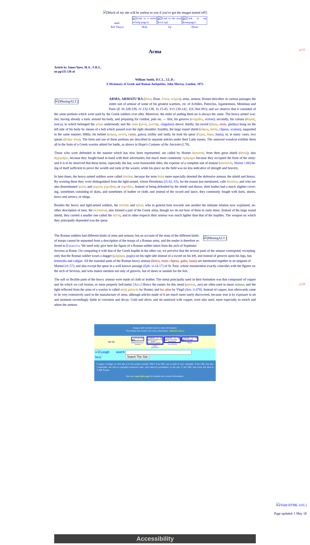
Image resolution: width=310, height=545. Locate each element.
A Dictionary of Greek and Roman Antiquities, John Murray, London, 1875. (155, 84)
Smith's (155, 346)
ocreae (209, 119)
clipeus (224, 129)
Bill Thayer (117, 27)
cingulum (167, 124)
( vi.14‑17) (153, 266)
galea (141, 134)
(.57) (69, 266)
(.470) (193, 289)
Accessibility (155, 538)
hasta (219, 134)
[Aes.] (138, 284)
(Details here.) (177, 331)
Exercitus (73, 245)
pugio (130, 256)
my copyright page (140, 376)
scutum (235, 129)
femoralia (60, 261)
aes (199, 284)
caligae (77, 261)
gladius (232, 124)
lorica (58, 124)
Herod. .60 (242, 163)
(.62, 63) (171, 181)
